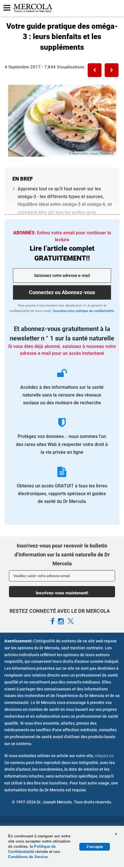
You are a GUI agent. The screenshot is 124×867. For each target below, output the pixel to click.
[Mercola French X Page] (70, 621)
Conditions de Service (28, 857)
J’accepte (94, 847)
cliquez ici (104, 755)
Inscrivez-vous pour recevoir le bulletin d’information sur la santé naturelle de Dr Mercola (62, 554)
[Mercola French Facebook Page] (52, 621)
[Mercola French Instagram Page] (61, 621)
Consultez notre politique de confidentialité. (83, 311)
